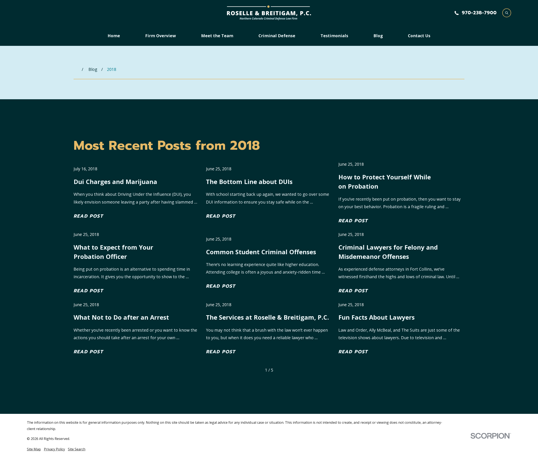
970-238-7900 (479, 13)
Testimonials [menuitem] (334, 35)
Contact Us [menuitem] (419, 35)
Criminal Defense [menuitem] (276, 35)
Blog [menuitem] (378, 35)
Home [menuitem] (114, 35)
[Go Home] (76, 70)
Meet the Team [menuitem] (217, 35)
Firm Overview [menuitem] (160, 35)
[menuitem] (34, 449)
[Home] (269, 12)
